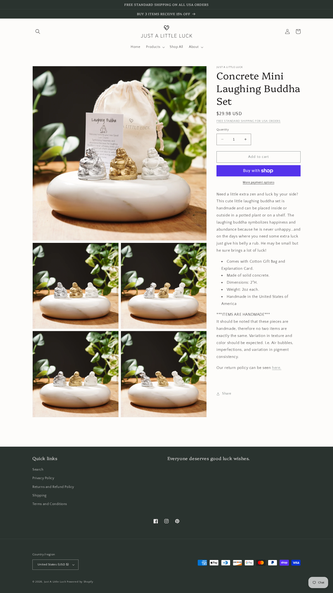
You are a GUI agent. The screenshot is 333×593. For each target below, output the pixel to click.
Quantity (222, 129)
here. (276, 368)
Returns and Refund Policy (53, 487)
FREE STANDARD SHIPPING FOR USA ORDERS (248, 121)
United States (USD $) (53, 564)
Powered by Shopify (80, 581)
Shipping (39, 495)
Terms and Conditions (49, 504)
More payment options (258, 182)
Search (38, 470)
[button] (37, 31)
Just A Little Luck (55, 581)
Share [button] (226, 394)
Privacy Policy (43, 478)
